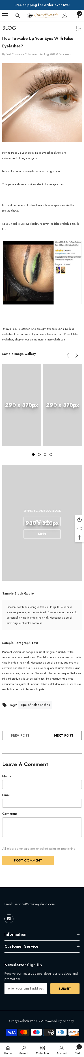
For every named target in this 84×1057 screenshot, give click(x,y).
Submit (65, 988)
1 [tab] (33, 454)
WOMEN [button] (42, 521)
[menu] (5, 15)
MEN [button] (42, 534)
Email (6, 794)
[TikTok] (8, 918)
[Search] (17, 15)
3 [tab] (45, 454)
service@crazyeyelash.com (34, 904)
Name (6, 776)
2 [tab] (39, 454)
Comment (9, 813)
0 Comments (63, 54)
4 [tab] (51, 454)
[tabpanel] (21, 408)
